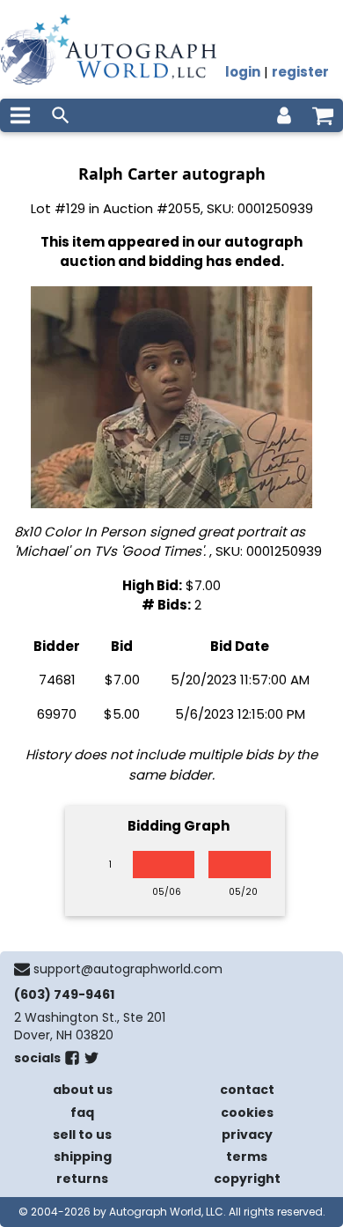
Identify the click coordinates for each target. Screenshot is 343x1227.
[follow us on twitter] (91, 1061)
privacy (247, 1134)
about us (83, 1089)
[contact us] (22, 969)
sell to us (82, 1134)
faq (82, 1112)
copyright (247, 1178)
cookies (247, 1112)
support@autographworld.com (128, 969)
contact (247, 1089)
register (300, 72)
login (242, 72)
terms (246, 1156)
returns (82, 1178)
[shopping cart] (322, 115)
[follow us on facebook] (72, 1061)
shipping (83, 1156)
